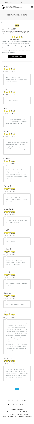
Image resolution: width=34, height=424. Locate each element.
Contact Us (23, 405)
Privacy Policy (11, 401)
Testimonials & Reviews (18, 22)
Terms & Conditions (22, 401)
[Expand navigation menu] (32, 7)
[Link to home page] (15, 7)
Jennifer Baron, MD (6, 22)
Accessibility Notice (13, 405)
